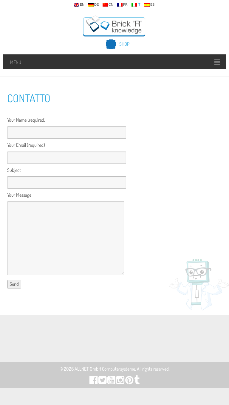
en (82, 4)
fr (125, 4)
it (138, 4)
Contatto (28, 98)
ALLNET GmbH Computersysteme (105, 369)
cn (111, 4)
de (96, 4)
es (152, 4)
